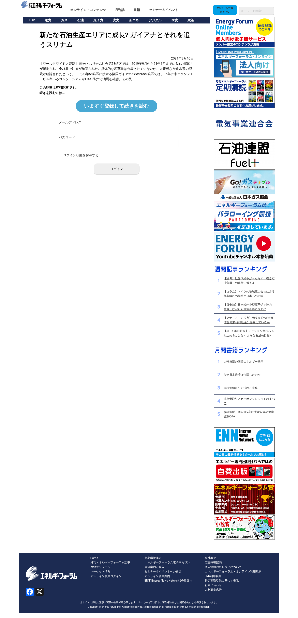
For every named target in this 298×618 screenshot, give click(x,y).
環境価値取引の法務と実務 (241, 387)
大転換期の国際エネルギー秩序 (243, 361)
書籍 (137, 10)
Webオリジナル (100, 567)
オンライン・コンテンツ (88, 10)
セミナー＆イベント (163, 10)
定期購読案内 (153, 557)
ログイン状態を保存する (81, 155)
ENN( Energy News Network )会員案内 (168, 580)
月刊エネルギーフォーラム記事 (110, 562)
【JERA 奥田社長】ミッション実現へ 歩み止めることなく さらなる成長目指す (249, 333)
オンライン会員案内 (157, 576)
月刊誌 (120, 10)
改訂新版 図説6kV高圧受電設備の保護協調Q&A (249, 414)
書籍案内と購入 (154, 567)
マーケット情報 (100, 571)
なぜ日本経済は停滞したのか (242, 374)
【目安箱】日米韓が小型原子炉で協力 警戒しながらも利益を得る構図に (248, 307)
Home (94, 557)
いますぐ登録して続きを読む (116, 106)
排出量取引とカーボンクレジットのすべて (249, 401)
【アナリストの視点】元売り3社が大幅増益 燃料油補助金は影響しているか (248, 320)
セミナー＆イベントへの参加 (163, 571)
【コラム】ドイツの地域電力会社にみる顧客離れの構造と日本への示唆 (249, 294)
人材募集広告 (213, 589)
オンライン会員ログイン (106, 576)
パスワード (67, 137)
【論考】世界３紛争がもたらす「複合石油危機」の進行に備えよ (249, 280)
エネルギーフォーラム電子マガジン (167, 562)
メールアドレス (70, 122)
